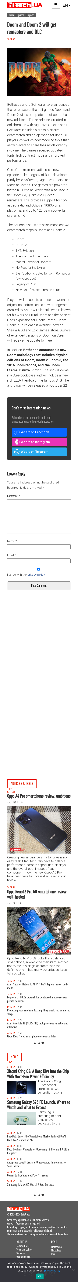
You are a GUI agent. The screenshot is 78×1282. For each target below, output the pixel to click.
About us (21, 1242)
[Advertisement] (39, 654)
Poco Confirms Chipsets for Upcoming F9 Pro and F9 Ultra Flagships (38, 1151)
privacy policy (36, 574)
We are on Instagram (35, 442)
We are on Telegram (34, 452)
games (21, 15)
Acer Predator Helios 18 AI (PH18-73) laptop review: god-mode (37, 986)
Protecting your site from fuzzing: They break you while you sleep (38, 1012)
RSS (53, 1254)
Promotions (56, 1247)
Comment (13, 496)
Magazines (56, 1250)
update (31, 15)
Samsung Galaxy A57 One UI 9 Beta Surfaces (30, 1185)
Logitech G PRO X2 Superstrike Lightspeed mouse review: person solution (37, 999)
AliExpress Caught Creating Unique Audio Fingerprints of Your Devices (36, 1164)
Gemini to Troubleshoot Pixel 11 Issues (27, 1175)
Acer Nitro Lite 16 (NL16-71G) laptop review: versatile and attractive (37, 1025)
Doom (11, 15)
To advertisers (22, 1246)
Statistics (20, 1253)
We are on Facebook (35, 432)
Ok (40, 1276)
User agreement (23, 1256)
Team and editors (24, 1249)
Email (11, 555)
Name (12, 541)
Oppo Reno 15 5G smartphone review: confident (32, 1036)
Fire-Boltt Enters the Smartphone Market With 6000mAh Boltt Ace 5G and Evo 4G (36, 1138)
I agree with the (26, 574)
